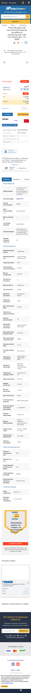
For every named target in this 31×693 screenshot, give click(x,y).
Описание (7, 179)
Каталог (15, 21)
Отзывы (26, 179)
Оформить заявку (15, 543)
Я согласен (4, 686)
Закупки (14, 635)
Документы (17, 179)
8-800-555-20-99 (10, 12)
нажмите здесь (9, 683)
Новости (21, 635)
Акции (7, 635)
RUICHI (16, 120)
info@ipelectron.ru (22, 12)
